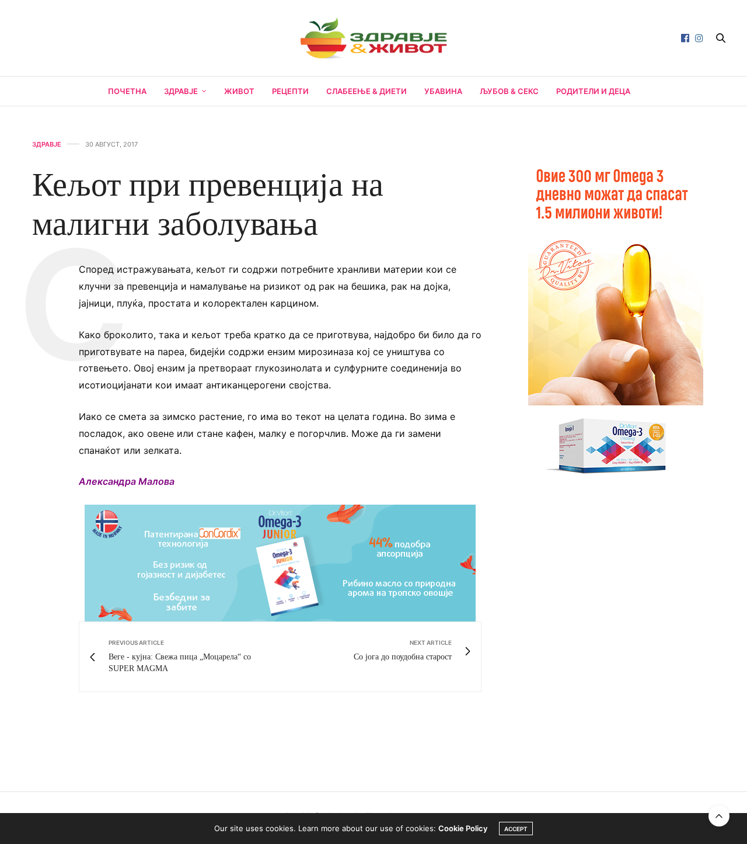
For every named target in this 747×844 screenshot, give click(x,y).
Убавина (443, 91)
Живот (239, 91)
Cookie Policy (462, 828)
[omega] (615, 315)
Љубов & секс (509, 91)
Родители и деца (593, 91)
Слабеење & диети (366, 91)
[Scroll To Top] (718, 815)
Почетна (127, 91)
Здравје (181, 91)
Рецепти (290, 91)
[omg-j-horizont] (280, 562)
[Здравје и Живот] (373, 38)
